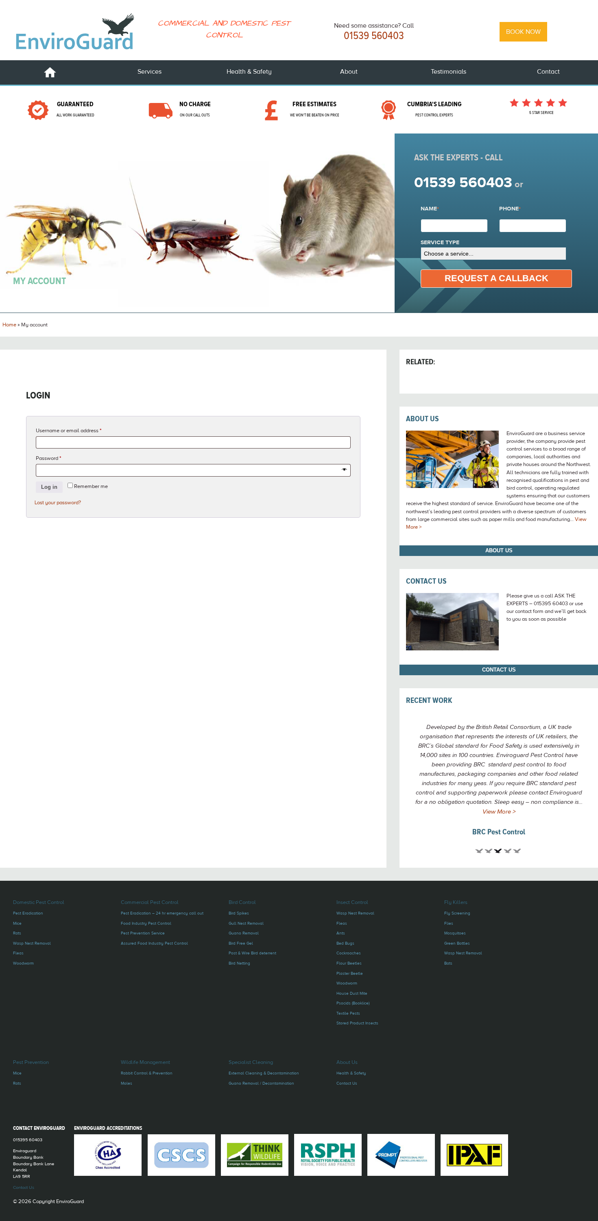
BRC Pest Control (498, 832)
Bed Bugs (345, 943)
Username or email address (79, 430)
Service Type (440, 243)
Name (430, 209)
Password (58, 458)
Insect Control (352, 902)
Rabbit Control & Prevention (146, 1073)
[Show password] (344, 470)
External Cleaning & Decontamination (264, 1073)
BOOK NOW (523, 32)
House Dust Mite (351, 993)
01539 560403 (374, 36)
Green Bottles (457, 943)
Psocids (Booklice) (352, 1003)
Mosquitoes (455, 933)
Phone (510, 209)
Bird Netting (239, 963)
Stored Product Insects (357, 1023)
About (349, 72)
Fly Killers (455, 902)
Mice (17, 923)
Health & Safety (249, 72)
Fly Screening (457, 913)
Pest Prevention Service (143, 933)
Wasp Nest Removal (32, 943)
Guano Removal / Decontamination (261, 1083)
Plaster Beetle (349, 973)
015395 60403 (27, 1140)
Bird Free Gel (241, 943)
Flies (448, 923)
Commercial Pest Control (150, 902)
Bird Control (242, 902)
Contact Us (426, 581)
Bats (448, 963)
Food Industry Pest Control (146, 923)
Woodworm (23, 963)
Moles (126, 1083)
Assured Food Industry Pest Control (154, 943)
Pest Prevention (31, 1062)
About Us (422, 419)
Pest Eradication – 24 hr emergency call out (162, 913)
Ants (340, 933)
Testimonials (448, 72)
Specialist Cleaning (251, 1062)
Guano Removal (244, 933)
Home (50, 72)
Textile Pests (348, 1013)
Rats (17, 933)
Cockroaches (348, 953)
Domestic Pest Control (38, 902)
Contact (548, 72)
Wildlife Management (145, 1062)
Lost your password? (58, 502)
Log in (49, 487)
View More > (498, 812)
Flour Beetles (349, 963)
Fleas (18, 953)
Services (149, 72)
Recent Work (429, 700)
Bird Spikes (239, 913)
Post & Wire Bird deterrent (252, 953)
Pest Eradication (28, 913)
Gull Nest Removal (246, 923)
